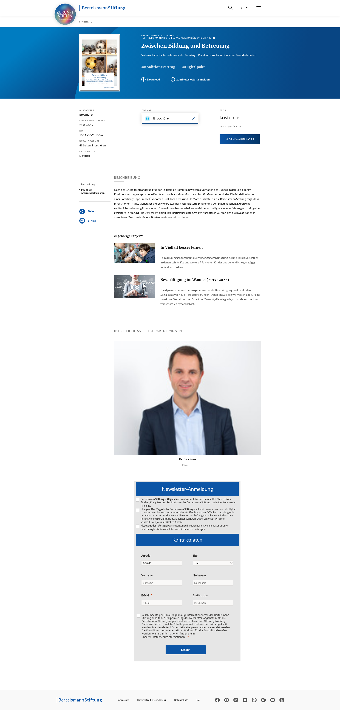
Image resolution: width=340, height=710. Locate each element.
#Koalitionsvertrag (158, 67)
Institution (200, 595)
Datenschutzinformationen (169, 637)
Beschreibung (88, 184)
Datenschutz (181, 699)
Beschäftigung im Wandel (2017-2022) (194, 279)
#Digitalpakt (193, 67)
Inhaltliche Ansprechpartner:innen (92, 191)
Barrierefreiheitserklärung (151, 699)
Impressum (123, 699)
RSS (198, 699)
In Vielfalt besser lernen (181, 247)
